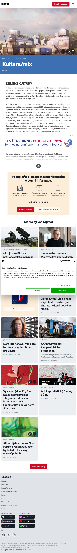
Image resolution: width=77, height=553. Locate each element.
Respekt (5, 71)
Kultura (5, 59)
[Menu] (73, 4)
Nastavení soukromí (8, 509)
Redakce (4, 481)
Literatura (43, 387)
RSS (2, 498)
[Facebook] (3, 536)
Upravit (37, 291)
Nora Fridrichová (8, 354)
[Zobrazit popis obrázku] (68, 51)
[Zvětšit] (38, 31)
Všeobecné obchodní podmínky (11, 502)
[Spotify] (27, 526)
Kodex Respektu (6, 488)
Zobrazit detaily (66, 285)
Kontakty (4, 485)
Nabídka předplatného (9, 492)
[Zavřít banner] (74, 261)
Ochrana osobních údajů (9, 505)
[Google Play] (8, 521)
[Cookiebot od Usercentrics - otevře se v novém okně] (62, 261)
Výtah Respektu (15, 249)
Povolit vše (62, 291)
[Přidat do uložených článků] (34, 244)
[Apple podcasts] (27, 517)
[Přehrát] (30, 244)
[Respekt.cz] (5, 4)
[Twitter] (9, 536)
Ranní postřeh (9, 340)
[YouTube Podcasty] (27, 521)
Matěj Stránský (45, 360)
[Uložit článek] (63, 51)
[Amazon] (8, 526)
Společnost (44, 249)
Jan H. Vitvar (6, 412)
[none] (73, 51)
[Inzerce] (38, 143)
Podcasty (8, 249)
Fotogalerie (44, 340)
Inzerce (3, 495)
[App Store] (8, 517)
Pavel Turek (6, 457)
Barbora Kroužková (46, 313)
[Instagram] (14, 536)
